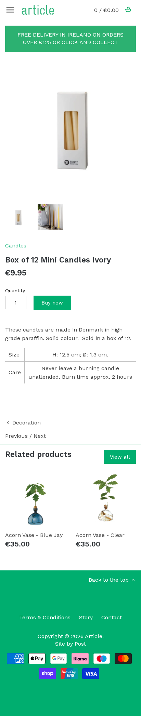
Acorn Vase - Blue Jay (34, 535)
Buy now (52, 303)
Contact (111, 617)
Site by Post (70, 643)
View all (120, 457)
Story (86, 617)
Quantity (15, 290)
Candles (15, 245)
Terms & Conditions (44, 617)
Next (40, 436)
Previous (16, 436)
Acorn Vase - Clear (100, 535)
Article (93, 636)
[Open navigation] (10, 10)
